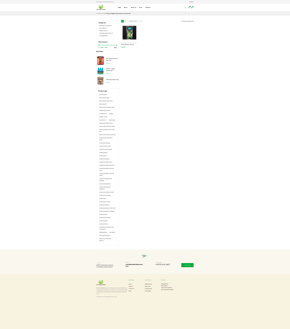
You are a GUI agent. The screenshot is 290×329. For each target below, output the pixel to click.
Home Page (99, 13)
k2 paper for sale (103, 116)
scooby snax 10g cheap (104, 143)
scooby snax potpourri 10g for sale (107, 208)
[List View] (125, 21)
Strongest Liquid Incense (105, 33)
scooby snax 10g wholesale (105, 149)
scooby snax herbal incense (105, 162)
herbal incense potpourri (105, 110)
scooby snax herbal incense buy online (106, 169)
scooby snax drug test (104, 159)
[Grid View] (122, 21)
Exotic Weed (102, 28)
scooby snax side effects (105, 217)
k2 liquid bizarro (103, 113)
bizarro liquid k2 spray (104, 97)
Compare (131, 40)
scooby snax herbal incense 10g (106, 165)
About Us (133, 7)
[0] (188, 7)
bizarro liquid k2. (103, 104)
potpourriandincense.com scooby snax (107, 130)
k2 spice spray (112, 120)
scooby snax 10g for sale (105, 146)
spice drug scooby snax (104, 235)
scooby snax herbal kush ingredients (104, 188)
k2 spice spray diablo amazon (106, 123)
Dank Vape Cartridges (126, 43)
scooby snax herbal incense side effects (106, 174)
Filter (115, 47)
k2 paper (111, 113)
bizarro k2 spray (103, 94)
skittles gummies (103, 232)
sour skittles (112, 232)
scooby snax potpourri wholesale (106, 211)
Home (119, 7)
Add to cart (124, 40)
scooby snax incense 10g (105, 195)
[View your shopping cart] (191, 7)
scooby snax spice (103, 220)
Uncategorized (103, 35)
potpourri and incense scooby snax (107, 134)
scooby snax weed (103, 224)
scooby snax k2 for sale (104, 201)
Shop (125, 7)
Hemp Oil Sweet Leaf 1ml (127, 44)
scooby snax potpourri (104, 205)
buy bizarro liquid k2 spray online (106, 107)
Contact (148, 7)
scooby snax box (103, 155)
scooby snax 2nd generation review (105, 138)
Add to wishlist (128, 40)
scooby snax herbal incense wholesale (105, 179)
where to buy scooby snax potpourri (105, 239)
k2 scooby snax (102, 120)
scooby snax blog (103, 152)
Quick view (134, 40)
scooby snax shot (103, 214)
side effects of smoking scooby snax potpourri (106, 228)
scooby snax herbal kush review (106, 192)
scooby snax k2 (102, 198)
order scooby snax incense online (107, 126)
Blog (140, 7)
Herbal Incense (102, 30)
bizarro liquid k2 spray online (105, 101)
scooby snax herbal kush (104, 183)
